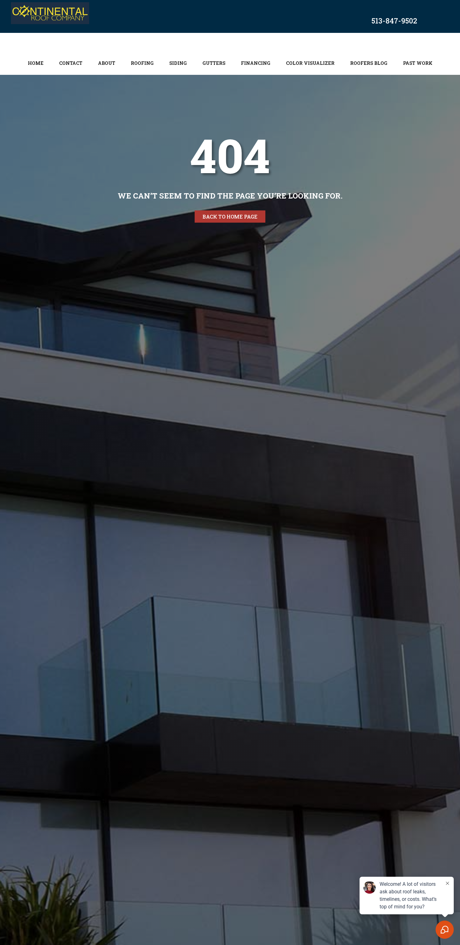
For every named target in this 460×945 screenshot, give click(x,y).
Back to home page (230, 216)
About (106, 63)
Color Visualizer (310, 63)
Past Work (417, 63)
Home (35, 63)
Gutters (213, 63)
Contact (70, 63)
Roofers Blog (368, 63)
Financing (255, 63)
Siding (178, 63)
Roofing (142, 63)
